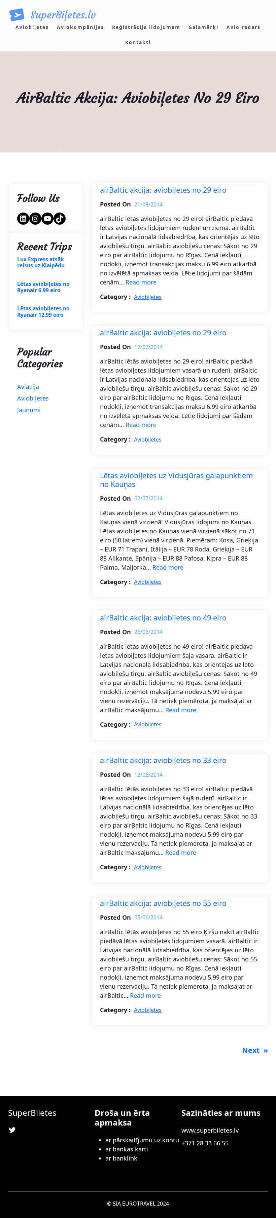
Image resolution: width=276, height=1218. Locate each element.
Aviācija (28, 387)
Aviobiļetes (33, 398)
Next (255, 1050)
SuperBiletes (32, 1112)
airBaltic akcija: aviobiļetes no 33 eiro (163, 760)
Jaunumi (29, 410)
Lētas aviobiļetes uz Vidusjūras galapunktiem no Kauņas (176, 480)
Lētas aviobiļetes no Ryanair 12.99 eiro (43, 311)
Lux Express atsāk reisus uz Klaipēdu (41, 262)
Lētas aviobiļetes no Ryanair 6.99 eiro (43, 287)
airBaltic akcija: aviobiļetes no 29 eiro (163, 190)
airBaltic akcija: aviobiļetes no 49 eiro (163, 617)
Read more (141, 282)
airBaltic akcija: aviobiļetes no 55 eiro (163, 903)
